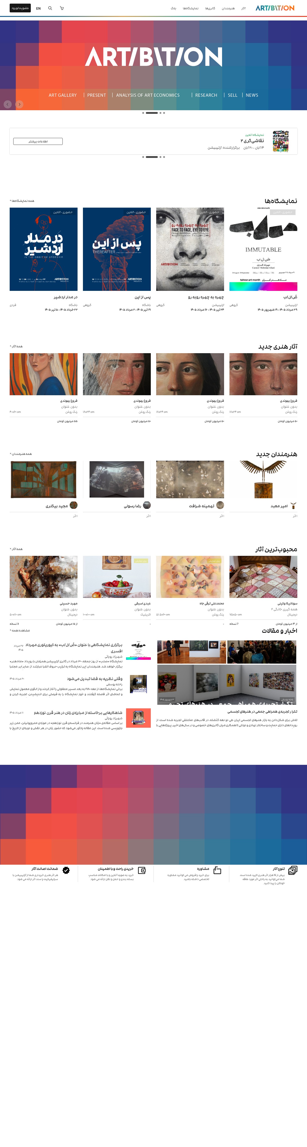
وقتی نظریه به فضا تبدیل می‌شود (94, 678)
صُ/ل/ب (290, 297)
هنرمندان (228, 8)
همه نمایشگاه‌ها (23, 200)
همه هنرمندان (22, 453)
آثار (243, 8)
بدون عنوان (289, 406)
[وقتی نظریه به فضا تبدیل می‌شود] (138, 689)
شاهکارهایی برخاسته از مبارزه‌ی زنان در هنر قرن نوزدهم (78, 712)
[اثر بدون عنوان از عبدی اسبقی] (117, 577)
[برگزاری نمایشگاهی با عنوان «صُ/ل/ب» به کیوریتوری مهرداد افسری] (138, 655)
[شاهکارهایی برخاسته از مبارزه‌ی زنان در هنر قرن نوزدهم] (138, 723)
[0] (62, 8)
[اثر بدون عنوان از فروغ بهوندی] (263, 374)
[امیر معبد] (263, 480)
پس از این (143, 297)
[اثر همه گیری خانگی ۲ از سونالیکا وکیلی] (263, 577)
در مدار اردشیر (66, 297)
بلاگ (173, 8)
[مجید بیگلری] (44, 480)
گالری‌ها (210, 8)
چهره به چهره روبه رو (206, 297)
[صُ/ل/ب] (263, 289)
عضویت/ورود (20, 7)
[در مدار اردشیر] (44, 289)
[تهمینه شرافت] (190, 480)
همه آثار (17, 346)
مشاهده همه (21, 630)
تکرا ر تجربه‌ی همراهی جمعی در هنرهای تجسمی (262, 711)
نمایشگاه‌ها (190, 8)
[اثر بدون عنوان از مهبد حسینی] (44, 577)
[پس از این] (117, 289)
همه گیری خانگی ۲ (284, 608)
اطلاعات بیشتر (38, 141)
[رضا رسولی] (117, 480)
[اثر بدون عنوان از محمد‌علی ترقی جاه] (190, 577)
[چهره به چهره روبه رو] (190, 289)
